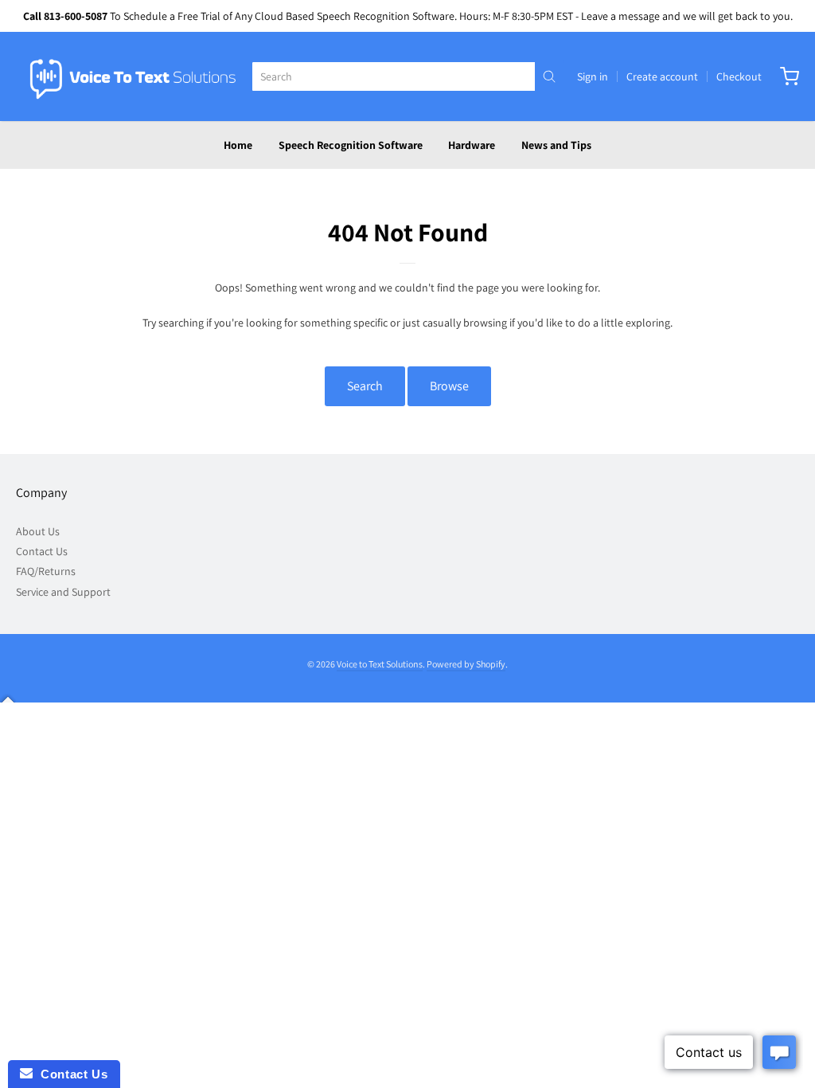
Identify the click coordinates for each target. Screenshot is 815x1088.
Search (365, 386)
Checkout (739, 76)
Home (238, 145)
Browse (449, 386)
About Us (38, 531)
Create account (662, 76)
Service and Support (63, 592)
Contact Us (42, 551)
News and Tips (556, 145)
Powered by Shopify (466, 664)
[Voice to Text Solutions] (133, 76)
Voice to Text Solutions (380, 664)
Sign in (592, 76)
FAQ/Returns (46, 571)
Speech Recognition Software (351, 145)
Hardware (471, 145)
